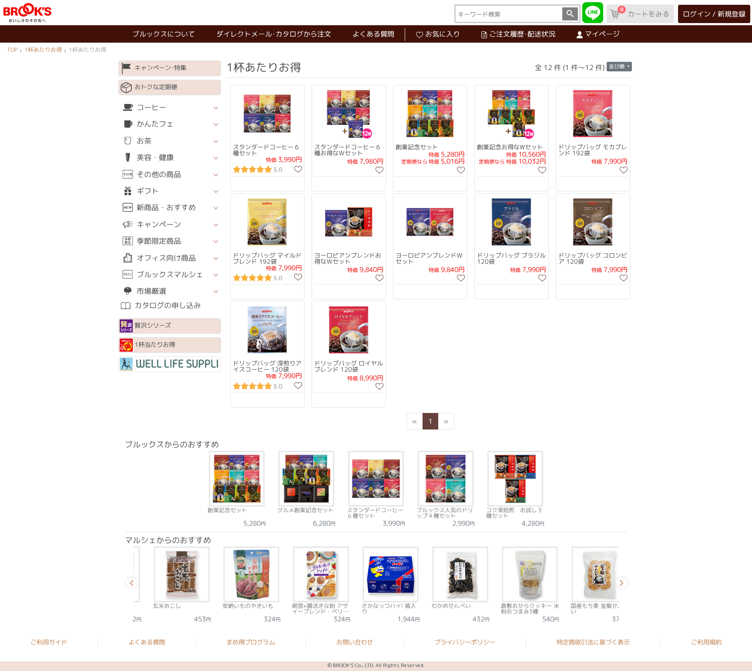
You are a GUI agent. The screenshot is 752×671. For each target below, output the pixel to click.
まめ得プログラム (250, 642)
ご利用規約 (706, 642)
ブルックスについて (163, 34)
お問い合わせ (354, 642)
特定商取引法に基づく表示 (593, 642)
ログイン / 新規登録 (714, 14)
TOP (12, 49)
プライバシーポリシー (464, 642)
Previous (130, 584)
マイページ (602, 34)
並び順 (617, 66)
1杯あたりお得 (43, 49)
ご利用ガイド (48, 642)
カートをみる (644, 12)
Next (620, 584)
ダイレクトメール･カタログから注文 (273, 34)
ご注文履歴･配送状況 (522, 34)
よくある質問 (373, 34)
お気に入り (442, 34)
